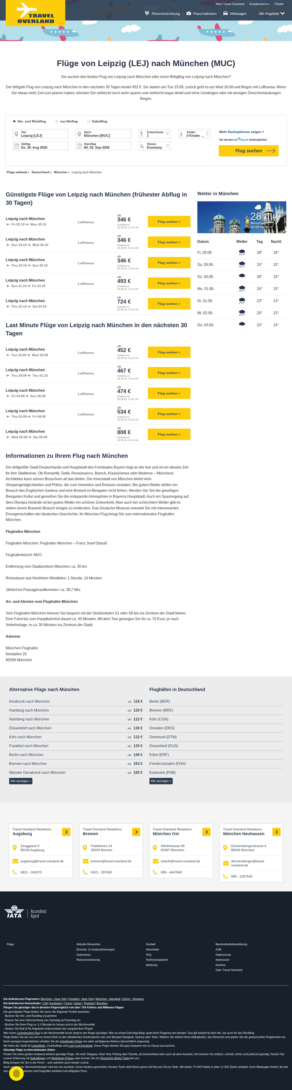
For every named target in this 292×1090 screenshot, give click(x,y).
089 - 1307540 (241, 876)
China (68, 1003)
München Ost (172, 832)
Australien (56, 1003)
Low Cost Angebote (80, 1045)
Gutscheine (83, 954)
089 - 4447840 (171, 872)
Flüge (10, 944)
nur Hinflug (69, 121)
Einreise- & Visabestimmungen (95, 949)
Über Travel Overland (229, 970)
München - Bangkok (108, 999)
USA (45, 1003)
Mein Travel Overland (230, 4)
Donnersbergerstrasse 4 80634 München (248, 848)
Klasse (151, 144)
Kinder (191, 132)
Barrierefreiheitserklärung (231, 944)
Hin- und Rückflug (32, 121)
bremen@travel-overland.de (111, 861)
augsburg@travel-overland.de (42, 861)
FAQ (148, 954)
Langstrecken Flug (28, 1033)
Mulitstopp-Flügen (63, 1058)
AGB (218, 949)
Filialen (279, 4)
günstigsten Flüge (71, 1041)
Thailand (89, 1003)
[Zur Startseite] (35, 13)
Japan (78, 1003)
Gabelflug (99, 121)
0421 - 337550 (101, 872)
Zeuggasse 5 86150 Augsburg (32, 848)
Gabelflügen (37, 1058)
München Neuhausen (243, 832)
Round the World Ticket (114, 1058)
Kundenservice (259, 4)
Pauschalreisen (204, 14)
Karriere (221, 965)
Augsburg (32, 832)
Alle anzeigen (19, 781)
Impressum (222, 959)
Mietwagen (237, 14)
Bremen (102, 832)
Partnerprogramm (157, 959)
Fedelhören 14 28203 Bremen (101, 848)
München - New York (53, 999)
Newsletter (152, 949)
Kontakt (150, 944)
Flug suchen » (169, 221)
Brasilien (102, 1003)
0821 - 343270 (31, 872)
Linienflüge (38, 1045)
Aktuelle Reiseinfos (88, 944)
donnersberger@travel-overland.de (248, 863)
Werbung (151, 965)
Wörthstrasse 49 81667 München (173, 848)
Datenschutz (223, 954)
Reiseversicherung (165, 14)
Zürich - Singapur (133, 999)
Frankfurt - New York (81, 999)
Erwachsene (155, 132)
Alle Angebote (269, 14)
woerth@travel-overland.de (180, 861)
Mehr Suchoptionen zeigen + (241, 132)
